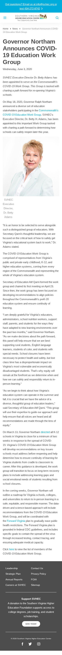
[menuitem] (18, 568)
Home (5, 29)
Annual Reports (14, 579)
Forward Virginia (16, 520)
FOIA (34, 579)
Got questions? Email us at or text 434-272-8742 (31, 6)
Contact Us (37, 568)
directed (45, 432)
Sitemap (35, 585)
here (11, 549)
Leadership (12, 568)
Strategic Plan (13, 573)
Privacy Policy (38, 573)
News (15, 29)
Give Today (31, 624)
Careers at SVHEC (16, 585)
